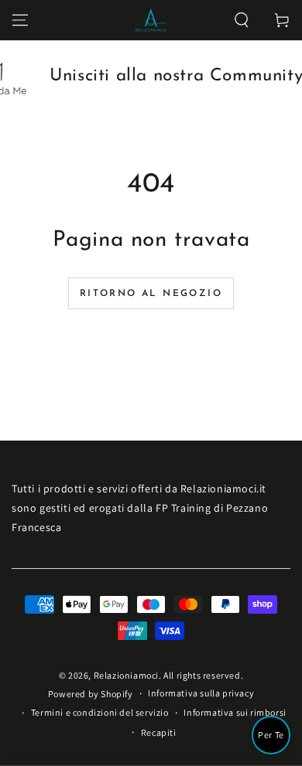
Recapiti (159, 732)
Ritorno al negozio (151, 293)
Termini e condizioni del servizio (100, 712)
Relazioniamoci (126, 675)
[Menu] (20, 20)
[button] (241, 20)
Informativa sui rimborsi (235, 712)
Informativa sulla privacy (201, 693)
